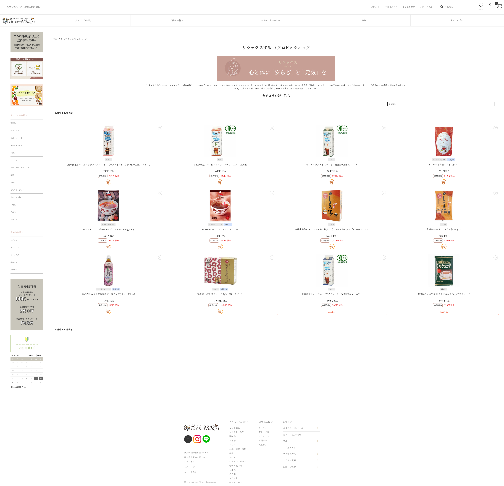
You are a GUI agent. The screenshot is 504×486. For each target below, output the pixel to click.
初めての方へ (457, 20)
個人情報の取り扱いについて (197, 452)
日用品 (13, 204)
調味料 (232, 436)
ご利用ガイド (289, 447)
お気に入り (189, 462)
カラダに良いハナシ (270, 20)
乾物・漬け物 (15, 197)
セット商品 (14, 130)
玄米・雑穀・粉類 (237, 448)
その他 (13, 212)
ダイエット (14, 240)
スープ (12, 182)
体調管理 (13, 262)
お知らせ (287, 421)
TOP (55, 39)
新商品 (13, 123)
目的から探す (177, 20)
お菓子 (13, 152)
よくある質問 (289, 460)
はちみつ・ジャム (17, 190)
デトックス (14, 247)
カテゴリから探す (83, 20)
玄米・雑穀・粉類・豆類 (19, 167)
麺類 (12, 175)
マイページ (189, 467)
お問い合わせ (289, 466)
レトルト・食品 (236, 432)
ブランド (13, 219)
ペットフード (235, 482)
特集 (364, 20)
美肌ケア (13, 269)
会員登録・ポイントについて (297, 428)
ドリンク (13, 160)
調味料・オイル (16, 145)
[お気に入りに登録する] (160, 128)
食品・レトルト (16, 138)
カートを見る (190, 471)
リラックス (14, 255)
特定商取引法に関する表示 (196, 457)
